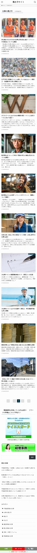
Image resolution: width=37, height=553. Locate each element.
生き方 (6, 520)
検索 (32, 457)
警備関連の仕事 (8, 536)
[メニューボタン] (2, 2)
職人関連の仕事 (8, 528)
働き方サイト (18, 2)
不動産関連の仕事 (9, 508)
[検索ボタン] (35, 2)
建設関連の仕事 (8, 524)
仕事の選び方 (8, 512)
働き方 (6, 516)
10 (29, 401)
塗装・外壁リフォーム (10, 532)
